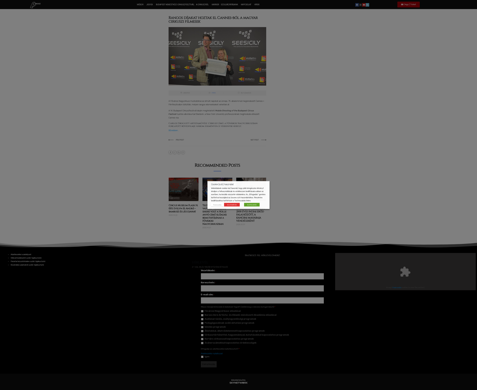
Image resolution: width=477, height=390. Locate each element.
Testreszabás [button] (217, 204)
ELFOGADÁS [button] (252, 204)
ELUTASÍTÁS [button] (232, 204)
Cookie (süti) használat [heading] (222, 184)
